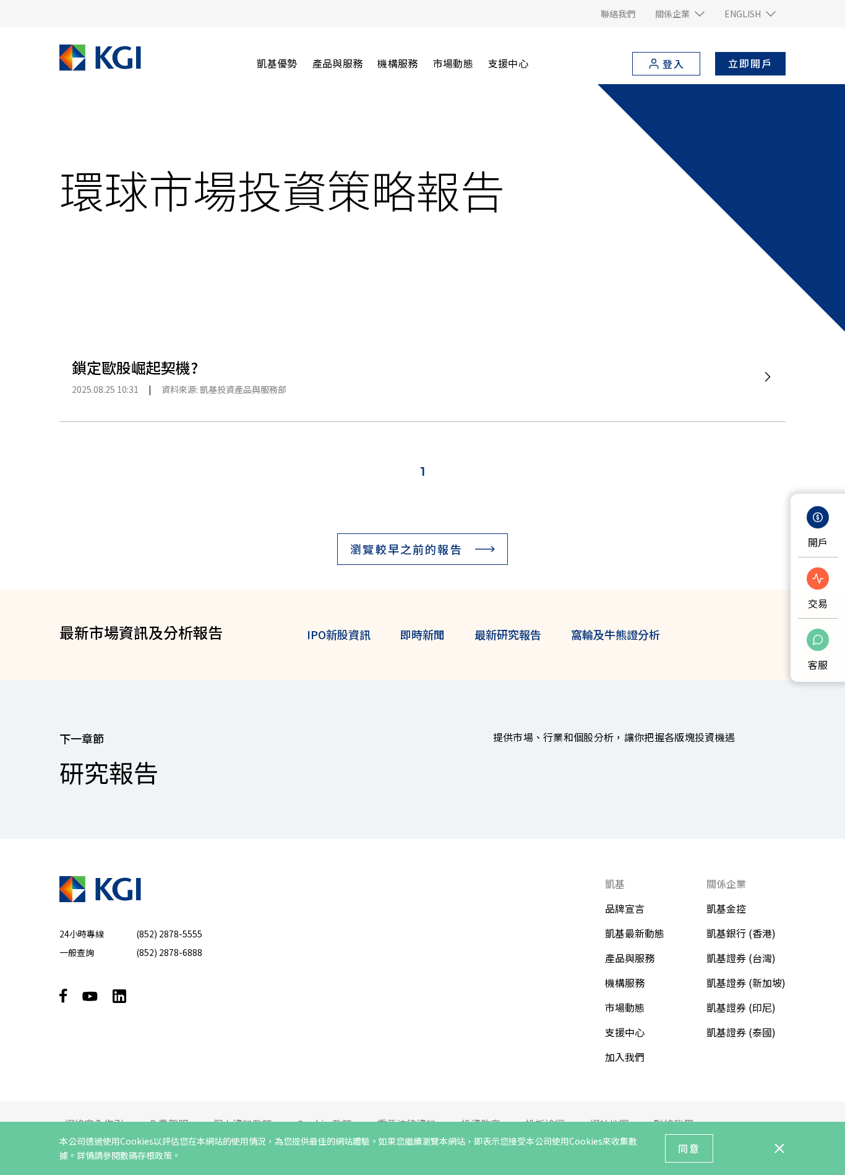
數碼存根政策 (146, 1155)
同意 (689, 1148)
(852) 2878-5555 (169, 934)
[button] (680, 13)
